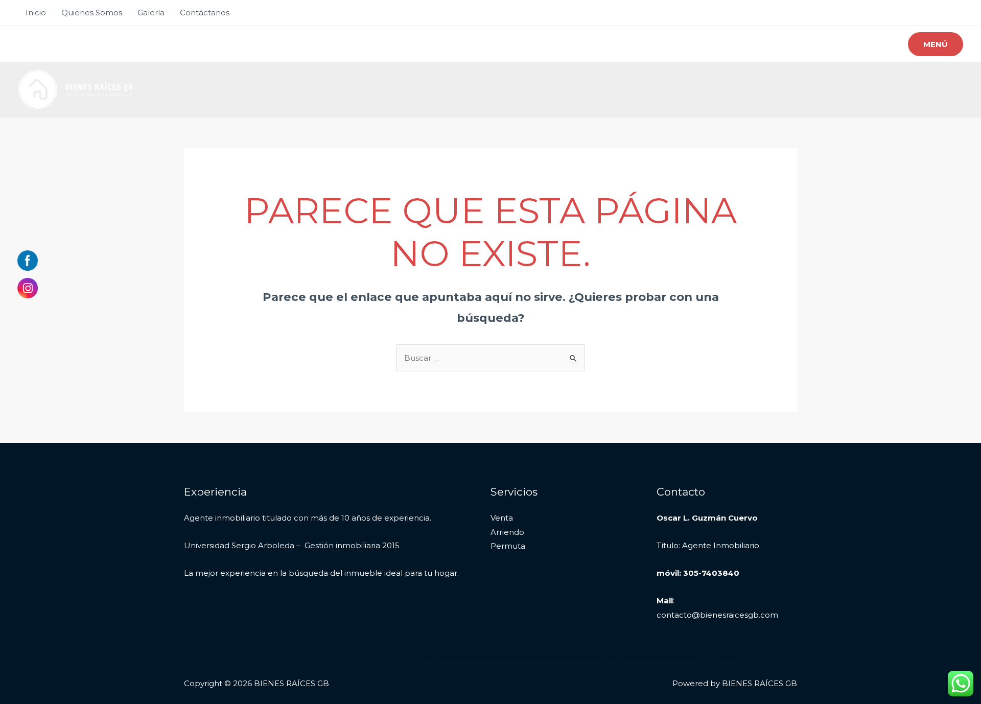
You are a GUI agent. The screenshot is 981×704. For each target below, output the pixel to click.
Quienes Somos (91, 12)
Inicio (36, 12)
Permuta (508, 546)
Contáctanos (204, 12)
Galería (151, 12)
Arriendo (507, 532)
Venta (502, 518)
